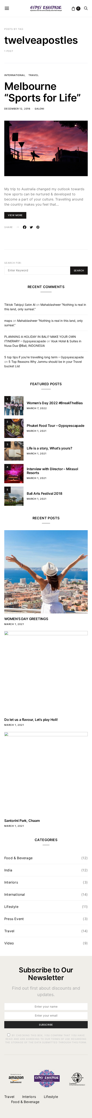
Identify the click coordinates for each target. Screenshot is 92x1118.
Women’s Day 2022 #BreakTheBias (55, 403)
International (14, 75)
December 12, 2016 (17, 108)
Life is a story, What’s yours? (49, 448)
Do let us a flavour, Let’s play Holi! (31, 719)
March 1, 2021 (36, 430)
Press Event (14, 919)
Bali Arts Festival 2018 (44, 493)
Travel (33, 75)
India (8, 870)
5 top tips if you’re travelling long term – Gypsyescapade (44, 357)
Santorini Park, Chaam (22, 820)
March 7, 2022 (37, 408)
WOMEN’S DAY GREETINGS (26, 619)
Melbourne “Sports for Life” (42, 92)
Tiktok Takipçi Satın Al (19, 304)
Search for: (13, 262)
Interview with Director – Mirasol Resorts (52, 471)
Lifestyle (11, 906)
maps (8, 320)
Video (9, 943)
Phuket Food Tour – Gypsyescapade (55, 425)
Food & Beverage (18, 858)
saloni (39, 108)
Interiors (11, 882)
